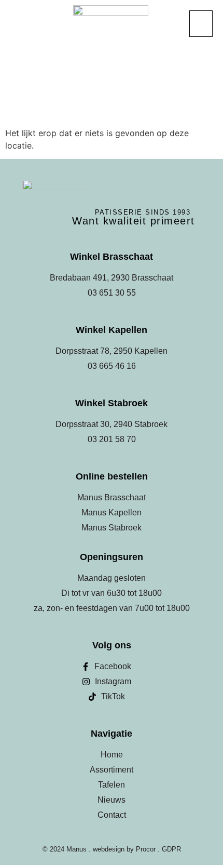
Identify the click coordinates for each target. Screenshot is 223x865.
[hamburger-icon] (201, 23)
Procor (146, 849)
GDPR (171, 849)
